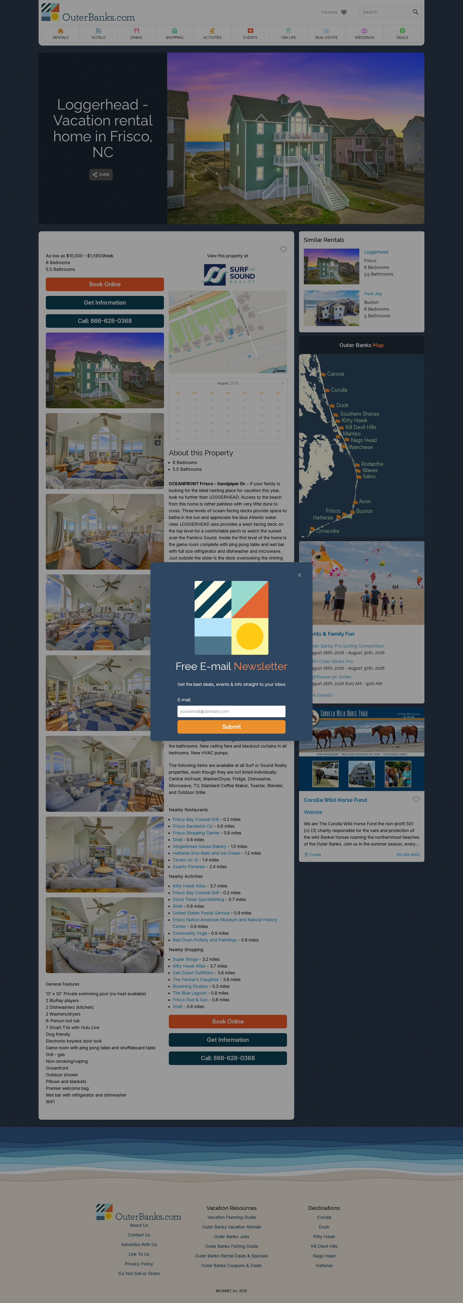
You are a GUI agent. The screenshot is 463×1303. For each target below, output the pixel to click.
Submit (231, 726)
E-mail (184, 699)
